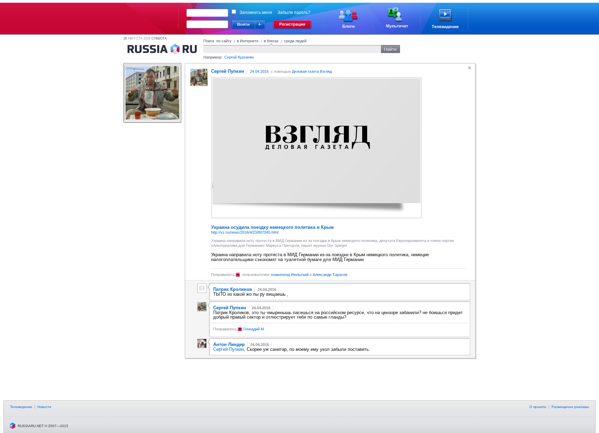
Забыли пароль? (294, 12)
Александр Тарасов (330, 274)
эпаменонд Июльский (289, 274)
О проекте (537, 407)
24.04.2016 (259, 71)
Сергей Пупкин (228, 349)
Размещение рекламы (570, 407)
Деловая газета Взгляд (312, 71)
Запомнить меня (256, 12)
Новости (44, 407)
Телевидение (21, 407)
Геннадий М (253, 329)
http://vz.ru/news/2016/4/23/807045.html (244, 232)
